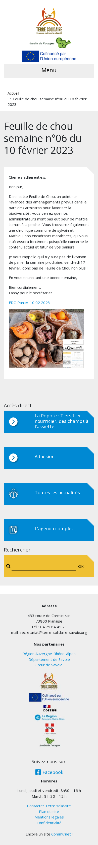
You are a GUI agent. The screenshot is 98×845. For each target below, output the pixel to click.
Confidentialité (49, 822)
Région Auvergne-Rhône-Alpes (49, 653)
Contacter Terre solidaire (49, 805)
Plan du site (49, 811)
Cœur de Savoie (49, 664)
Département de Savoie (49, 659)
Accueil (13, 93)
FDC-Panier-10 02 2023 (29, 302)
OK (81, 566)
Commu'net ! (62, 833)
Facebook (52, 772)
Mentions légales (49, 816)
